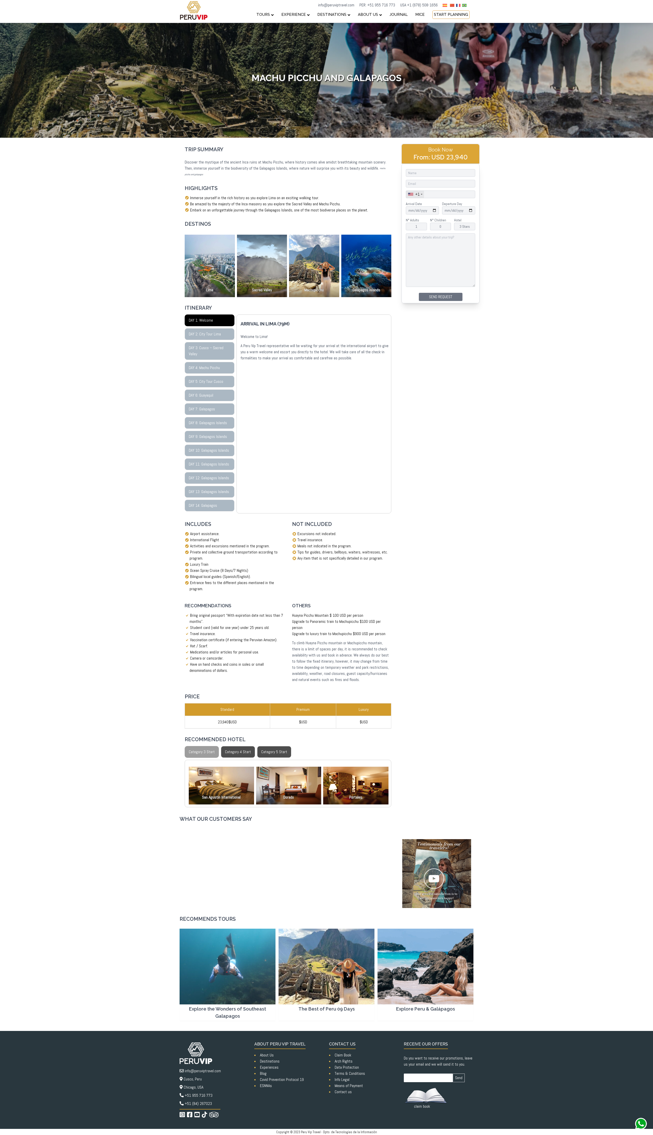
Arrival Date (414, 203)
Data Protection (347, 1067)
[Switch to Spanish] (445, 5)
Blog (263, 1073)
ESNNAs (266, 1085)
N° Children (438, 220)
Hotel (457, 220)
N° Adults (412, 220)
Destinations (270, 1061)
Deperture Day (452, 203)
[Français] (459, 5)
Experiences (269, 1067)
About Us (267, 1055)
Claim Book (343, 1055)
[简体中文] (453, 5)
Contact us (343, 1091)
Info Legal (342, 1079)
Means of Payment (349, 1085)
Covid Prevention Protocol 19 (282, 1079)
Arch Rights (344, 1061)
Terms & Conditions (350, 1073)
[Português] (465, 5)
